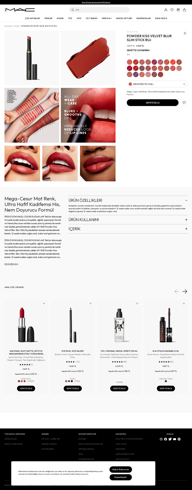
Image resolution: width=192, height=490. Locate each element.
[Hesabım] (166, 10)
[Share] (185, 33)
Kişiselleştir (120, 477)
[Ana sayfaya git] (20, 10)
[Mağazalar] (178, 10)
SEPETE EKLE (26, 388)
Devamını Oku (11, 264)
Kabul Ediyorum (120, 469)
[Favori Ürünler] (172, 10)
